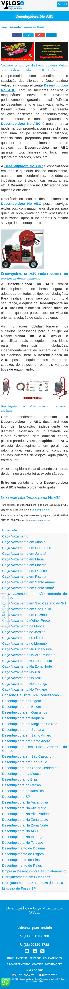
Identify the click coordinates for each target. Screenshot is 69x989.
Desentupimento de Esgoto (23, 854)
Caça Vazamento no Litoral (23, 638)
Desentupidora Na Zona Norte (25, 825)
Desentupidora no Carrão (21, 785)
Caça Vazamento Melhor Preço (26, 620)
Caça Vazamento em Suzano (24, 615)
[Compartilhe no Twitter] (28, 35)
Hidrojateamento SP (17, 883)
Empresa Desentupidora (20, 871)
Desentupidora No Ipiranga (22, 837)
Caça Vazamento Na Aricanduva (27, 649)
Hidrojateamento (54, 871)
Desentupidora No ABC (21, 124)
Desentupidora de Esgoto (21, 701)
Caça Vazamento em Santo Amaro (28, 582)
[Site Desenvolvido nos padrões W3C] (19, 975)
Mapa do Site (34, 970)
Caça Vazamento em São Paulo (26, 609)
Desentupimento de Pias (21, 860)
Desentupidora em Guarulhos (24, 712)
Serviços (35, 958)
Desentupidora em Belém (21, 707)
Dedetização (49, 695)
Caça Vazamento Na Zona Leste (27, 661)
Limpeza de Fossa (49, 883)
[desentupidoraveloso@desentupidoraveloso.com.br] (27, 951)
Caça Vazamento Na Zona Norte (27, 666)
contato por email (41, 509)
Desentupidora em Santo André (26, 741)
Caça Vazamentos (18, 964)
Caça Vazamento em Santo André (28, 588)
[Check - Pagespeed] (49, 975)
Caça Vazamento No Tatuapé (24, 689)
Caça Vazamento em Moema (24, 565)
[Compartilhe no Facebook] (17, 35)
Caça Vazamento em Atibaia (23, 542)
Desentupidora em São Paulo (24, 762)
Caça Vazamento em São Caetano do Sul (34, 603)
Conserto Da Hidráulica (20, 695)
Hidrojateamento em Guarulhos (26, 877)
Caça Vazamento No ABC (22, 672)
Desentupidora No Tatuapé (22, 842)
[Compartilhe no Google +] (40, 35)
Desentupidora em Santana (23, 730)
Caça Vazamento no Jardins (23, 632)
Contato (37, 964)
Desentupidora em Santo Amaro (26, 735)
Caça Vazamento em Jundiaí (24, 553)
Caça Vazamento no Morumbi (25, 643)
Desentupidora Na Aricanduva (25, 802)
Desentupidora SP (16, 797)
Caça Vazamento (15, 536)
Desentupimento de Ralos (22, 865)
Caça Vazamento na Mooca (23, 626)
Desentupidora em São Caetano (26, 756)
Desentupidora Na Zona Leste (25, 820)
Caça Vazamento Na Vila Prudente (28, 655)
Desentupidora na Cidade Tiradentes (30, 768)
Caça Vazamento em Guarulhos (26, 548)
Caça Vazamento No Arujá (22, 678)
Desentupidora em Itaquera (23, 718)
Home (4, 26)
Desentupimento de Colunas (24, 848)
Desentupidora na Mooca (21, 774)
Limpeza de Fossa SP (19, 888)
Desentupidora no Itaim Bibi (23, 791)
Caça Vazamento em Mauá (23, 559)
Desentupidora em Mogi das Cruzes (29, 724)
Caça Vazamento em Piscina (24, 576)
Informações (15, 26)
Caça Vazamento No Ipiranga (24, 684)
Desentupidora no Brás (19, 779)
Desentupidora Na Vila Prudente (27, 814)
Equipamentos (52, 958)
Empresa (22, 958)
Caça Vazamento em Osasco (24, 571)
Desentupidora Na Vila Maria (24, 808)
